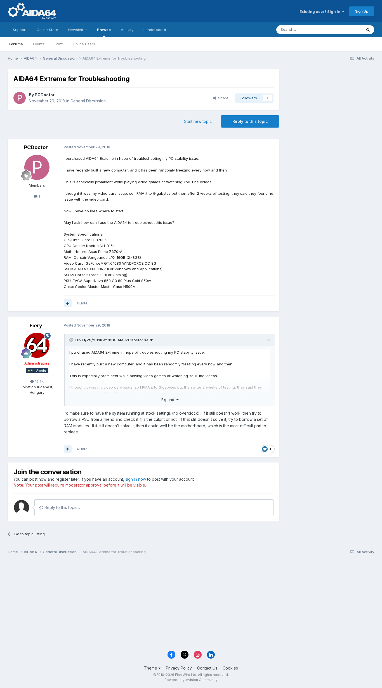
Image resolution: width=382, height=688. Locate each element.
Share (222, 98)
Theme (151, 668)
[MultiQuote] (68, 303)
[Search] (368, 29)
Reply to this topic (250, 121)
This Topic (345, 29)
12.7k (39, 381)
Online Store (47, 29)
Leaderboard (154, 29)
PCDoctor (45, 94)
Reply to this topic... (61, 507)
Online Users (84, 44)
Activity (127, 29)
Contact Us (207, 668)
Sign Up (361, 11)
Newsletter (77, 29)
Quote (82, 303)
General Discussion (88, 100)
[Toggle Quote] (71, 339)
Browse (104, 29)
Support (20, 29)
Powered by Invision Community (191, 680)
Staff (59, 44)
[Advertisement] (329, 106)
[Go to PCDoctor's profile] (19, 98)
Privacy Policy (179, 668)
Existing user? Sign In (321, 11)
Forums (16, 44)
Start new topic (198, 121)
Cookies (230, 668)
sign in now (135, 479)
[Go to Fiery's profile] (36, 345)
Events (38, 44)
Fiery (36, 325)
